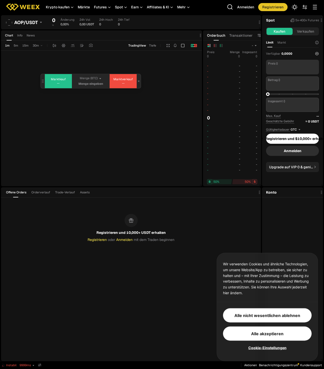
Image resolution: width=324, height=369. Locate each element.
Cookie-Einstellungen (267, 347)
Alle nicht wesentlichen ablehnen (267, 315)
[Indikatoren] (73, 46)
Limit (269, 42)
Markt (281, 42)
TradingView (137, 46)
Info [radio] (20, 35)
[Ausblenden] (40, 365)
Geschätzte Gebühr (280, 121)
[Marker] (82, 46)
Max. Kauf (273, 116)
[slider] (268, 94)
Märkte (84, 7)
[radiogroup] (20, 35)
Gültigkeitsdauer (278, 130)
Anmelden (245, 7)
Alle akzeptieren (267, 333)
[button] (60, 7)
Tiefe (152, 46)
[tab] (17, 192)
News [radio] (31, 35)
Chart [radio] (9, 35)
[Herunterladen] (91, 46)
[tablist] (49, 192)
